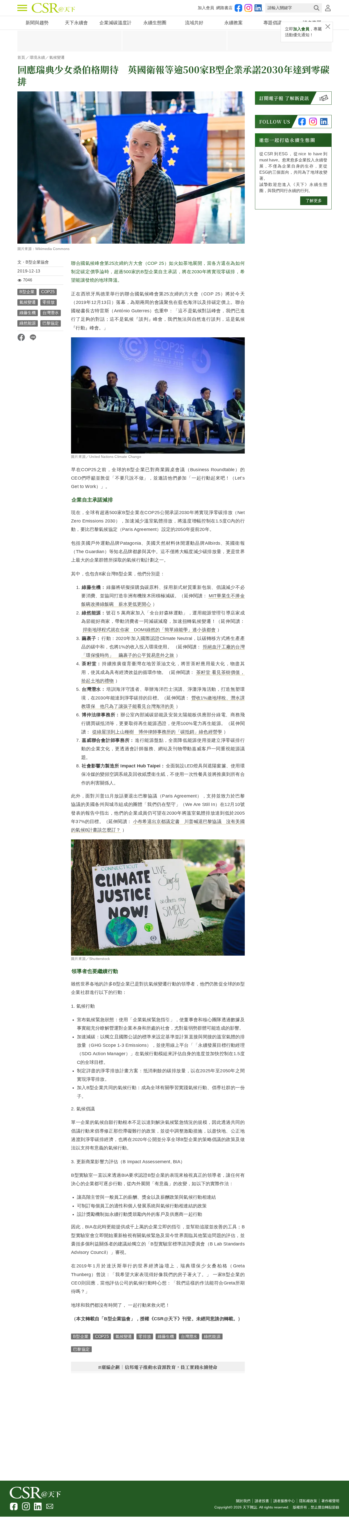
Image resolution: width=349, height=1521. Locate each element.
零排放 (48, 302)
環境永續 (37, 57)
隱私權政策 (308, 1501)
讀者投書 (262, 1501)
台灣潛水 (50, 313)
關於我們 (243, 1501)
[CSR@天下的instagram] (248, 8)
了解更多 (314, 200)
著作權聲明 (330, 1501)
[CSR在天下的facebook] (238, 8)
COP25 (48, 292)
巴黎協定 (50, 323)
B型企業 (26, 292)
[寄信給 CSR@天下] (49, 1506)
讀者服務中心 (284, 1501)
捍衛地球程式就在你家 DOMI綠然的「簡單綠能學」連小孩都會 (149, 629)
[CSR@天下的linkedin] (258, 8)
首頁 (21, 57)
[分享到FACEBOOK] (21, 337)
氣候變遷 (57, 57)
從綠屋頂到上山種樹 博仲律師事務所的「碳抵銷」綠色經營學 (157, 731)
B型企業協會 (37, 262)
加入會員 (206, 8)
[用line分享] (33, 337)
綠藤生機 (27, 313)
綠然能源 (27, 323)
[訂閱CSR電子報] (324, 98)
